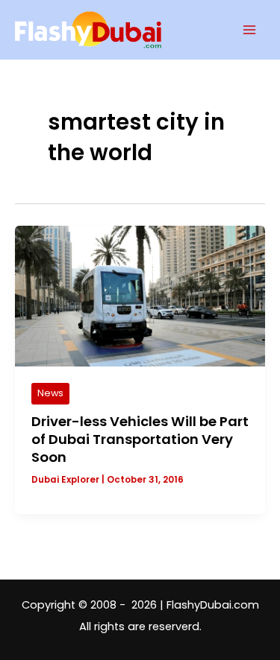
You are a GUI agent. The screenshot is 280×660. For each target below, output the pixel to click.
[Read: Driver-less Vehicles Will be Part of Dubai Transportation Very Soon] (140, 295)
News (50, 393)
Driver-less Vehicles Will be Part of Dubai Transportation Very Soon (140, 439)
